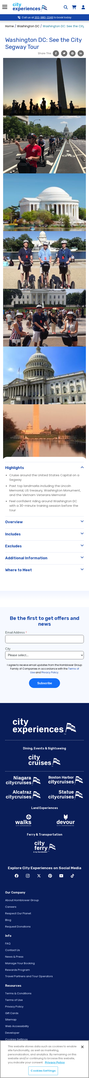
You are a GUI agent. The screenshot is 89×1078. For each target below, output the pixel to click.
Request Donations (18, 927)
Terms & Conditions (18, 993)
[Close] (82, 1046)
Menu (4, 7)
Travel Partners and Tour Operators (29, 976)
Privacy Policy (14, 1007)
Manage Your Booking (20, 963)
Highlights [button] (14, 468)
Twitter (39, 876)
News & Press (14, 957)
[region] (44, 1059)
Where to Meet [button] (18, 570)
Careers (10, 907)
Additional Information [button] (26, 558)
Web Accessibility (17, 1026)
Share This (44, 53)
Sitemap (11, 1020)
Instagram (28, 876)
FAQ (8, 943)
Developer (12, 1033)
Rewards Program (17, 970)
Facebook (16, 876)
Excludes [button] (13, 546)
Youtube (61, 876)
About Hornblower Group (22, 900)
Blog (8, 920)
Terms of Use (14, 1000)
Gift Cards (11, 1013)
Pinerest (50, 876)
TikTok (72, 876)
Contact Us (12, 950)
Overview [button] (14, 522)
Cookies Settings (16, 1039)
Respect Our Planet (18, 913)
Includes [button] (13, 534)
